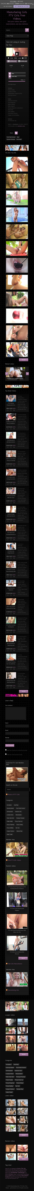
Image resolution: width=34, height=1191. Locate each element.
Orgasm (7, 1169)
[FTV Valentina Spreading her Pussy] (22, 1148)
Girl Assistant (10, 811)
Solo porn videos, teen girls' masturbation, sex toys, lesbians (17, 22)
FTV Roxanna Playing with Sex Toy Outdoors (16, 248)
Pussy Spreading (9, 1174)
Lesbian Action (10, 814)
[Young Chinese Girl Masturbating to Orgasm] (10, 1047)
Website (7, 737)
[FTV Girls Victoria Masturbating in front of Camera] (10, 1156)
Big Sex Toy (15, 1178)
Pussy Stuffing (10, 827)
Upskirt (24, 1171)
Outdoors (7, 1177)
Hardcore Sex (18, 811)
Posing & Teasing (20, 818)
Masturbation (18, 814)
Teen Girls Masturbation (15, 964)
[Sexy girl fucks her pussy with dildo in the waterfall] (22, 1111)
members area (21, 126)
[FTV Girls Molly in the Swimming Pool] (10, 1148)
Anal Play (16, 805)
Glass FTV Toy (8, 1168)
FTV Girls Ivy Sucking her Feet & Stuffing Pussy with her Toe (16, 373)
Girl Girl (25, 1169)
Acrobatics (9, 805)
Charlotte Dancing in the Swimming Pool (16, 215)
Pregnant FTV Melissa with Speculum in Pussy (16, 316)
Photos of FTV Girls (14, 794)
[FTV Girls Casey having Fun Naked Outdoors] (22, 1022)
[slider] (15, 58)
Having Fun (14, 1168)
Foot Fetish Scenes (11, 137)
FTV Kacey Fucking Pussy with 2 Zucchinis (16, 333)
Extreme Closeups (11, 139)
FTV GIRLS (13, 1)
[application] (17, 54)
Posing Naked (26, 1174)
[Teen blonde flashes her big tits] (22, 1128)
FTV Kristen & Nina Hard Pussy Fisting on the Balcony (16, 164)
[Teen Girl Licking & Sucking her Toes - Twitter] (16, 133)
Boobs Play (11, 1169)
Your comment (9, 705)
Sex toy (23, 1168)
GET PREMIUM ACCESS (21, 6)
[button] (17, 54)
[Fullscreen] (25, 58)
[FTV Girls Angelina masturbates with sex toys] (10, 1111)
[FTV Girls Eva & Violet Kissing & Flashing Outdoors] (10, 1030)
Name (7, 723)
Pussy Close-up (18, 821)
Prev (6, 373)
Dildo (26, 1172)
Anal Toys (7, 1178)
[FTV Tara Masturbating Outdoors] (22, 1047)
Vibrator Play (19, 831)
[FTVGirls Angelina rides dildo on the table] (22, 1103)
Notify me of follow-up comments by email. (17, 750)
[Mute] (23, 58)
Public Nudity (10, 821)
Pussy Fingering (10, 824)
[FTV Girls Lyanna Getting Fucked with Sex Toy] (10, 1039)
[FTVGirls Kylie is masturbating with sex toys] (22, 1119)
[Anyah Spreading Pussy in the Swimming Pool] (22, 1039)
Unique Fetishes (10, 831)
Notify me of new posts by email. (14, 754)
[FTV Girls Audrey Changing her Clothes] (22, 1030)
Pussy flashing (8, 1171)
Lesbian (14, 1174)
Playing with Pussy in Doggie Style (16, 349)
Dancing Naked (10, 808)
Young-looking (20, 1174)
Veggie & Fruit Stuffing (16, 1175)
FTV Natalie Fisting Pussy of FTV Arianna (16, 299)
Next (27, 373)
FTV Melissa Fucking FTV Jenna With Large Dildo (16, 232)
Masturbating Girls (13, 990)
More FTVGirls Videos (14, 860)
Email (7, 730)
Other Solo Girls (10, 818)
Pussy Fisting (20, 824)
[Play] (9, 58)
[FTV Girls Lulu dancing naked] (10, 1022)
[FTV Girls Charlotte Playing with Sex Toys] (22, 1156)
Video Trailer (9, 834)
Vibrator (19, 1168)
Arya (18, 137)
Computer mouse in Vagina (16, 265)
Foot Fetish (19, 139)
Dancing (11, 1178)
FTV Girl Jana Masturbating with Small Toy (16, 181)
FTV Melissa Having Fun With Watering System (16, 198)
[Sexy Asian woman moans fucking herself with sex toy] (10, 1103)
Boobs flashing (20, 1169)
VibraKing (14, 1171)
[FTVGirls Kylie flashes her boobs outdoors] (10, 1128)
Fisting (15, 1169)
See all (23, 359)
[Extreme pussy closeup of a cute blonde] (10, 1119)
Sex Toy (17, 827)
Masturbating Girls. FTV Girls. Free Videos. (17, 15)
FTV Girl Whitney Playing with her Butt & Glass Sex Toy (16, 282)
